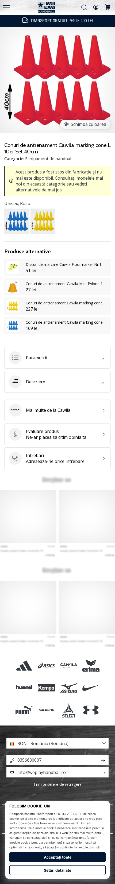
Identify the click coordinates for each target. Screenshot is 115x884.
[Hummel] (24, 688)
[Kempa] (46, 688)
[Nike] (91, 688)
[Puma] (24, 710)
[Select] (68, 710)
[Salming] (46, 710)
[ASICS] (46, 665)
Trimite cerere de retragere (57, 784)
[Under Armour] (91, 710)
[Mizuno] (68, 688)
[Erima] (91, 665)
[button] (57, 357)
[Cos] (107, 7)
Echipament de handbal (48, 158)
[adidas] (24, 665)
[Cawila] (68, 665)
